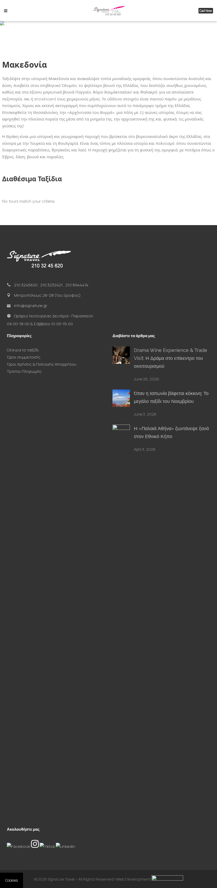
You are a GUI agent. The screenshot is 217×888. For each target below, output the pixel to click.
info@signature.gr (30, 305)
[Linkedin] (65, 846)
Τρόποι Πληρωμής (24, 371)
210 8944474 (76, 285)
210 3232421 (51, 285)
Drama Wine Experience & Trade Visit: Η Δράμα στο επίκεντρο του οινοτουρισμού (170, 358)
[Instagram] (35, 846)
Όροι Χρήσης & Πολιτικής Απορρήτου (41, 364)
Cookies (11, 880)
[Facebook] (19, 846)
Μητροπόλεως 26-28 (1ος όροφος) (47, 295)
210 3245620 (26, 285)
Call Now (206, 10)
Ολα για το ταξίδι (23, 350)
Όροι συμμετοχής (23, 357)
